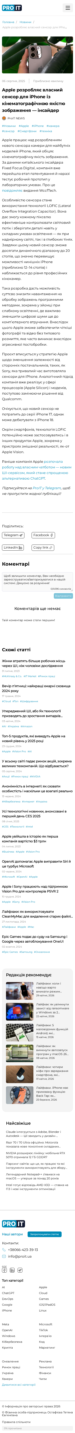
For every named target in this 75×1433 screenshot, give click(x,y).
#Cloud (6, 701)
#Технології (17, 826)
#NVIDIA (35, 776)
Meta (5, 1324)
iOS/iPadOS (47, 1304)
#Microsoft (8, 876)
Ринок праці (11, 1367)
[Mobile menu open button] (68, 8)
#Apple (24, 126)
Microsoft (45, 1324)
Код (42, 1342)
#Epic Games (10, 951)
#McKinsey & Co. (12, 676)
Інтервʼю (45, 1336)
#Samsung (25, 951)
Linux (42, 1310)
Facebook (4, 1270)
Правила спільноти (16, 1422)
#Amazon (26, 726)
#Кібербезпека (11, 801)
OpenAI (7, 1330)
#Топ (15, 701)
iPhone (7, 1310)
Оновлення (10, 1361)
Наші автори (12, 1234)
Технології (46, 1367)
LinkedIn (12, 1270)
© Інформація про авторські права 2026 (31, 1406)
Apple (43, 1287)
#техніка (46, 131)
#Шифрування (29, 701)
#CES (5, 826)
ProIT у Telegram (46, 488)
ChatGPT (8, 1293)
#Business (8, 851)
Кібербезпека (12, 1342)
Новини (25, 22)
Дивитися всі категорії (19, 1384)
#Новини (9, 126)
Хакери (7, 1379)
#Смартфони (27, 131)
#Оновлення (42, 951)
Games (44, 1299)
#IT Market (30, 676)
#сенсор (8, 131)
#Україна (13, 726)
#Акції (6, 776)
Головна (8, 22)
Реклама (45, 1361)
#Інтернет (28, 801)
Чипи (43, 1379)
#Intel (29, 826)
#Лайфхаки (9, 926)
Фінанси (45, 1373)
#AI (4, 726)
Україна (7, 1373)
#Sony (16, 901)
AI (3, 1287)
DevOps (7, 1299)
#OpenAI (22, 876)
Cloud (43, 1293)
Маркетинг (47, 1347)
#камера (53, 126)
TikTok (43, 1330)
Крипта (7, 1347)
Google (7, 1304)
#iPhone (38, 126)
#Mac (31, 926)
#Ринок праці (46, 676)
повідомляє (12, 190)
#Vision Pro (19, 751)
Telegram (20, 1270)
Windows (8, 1336)
